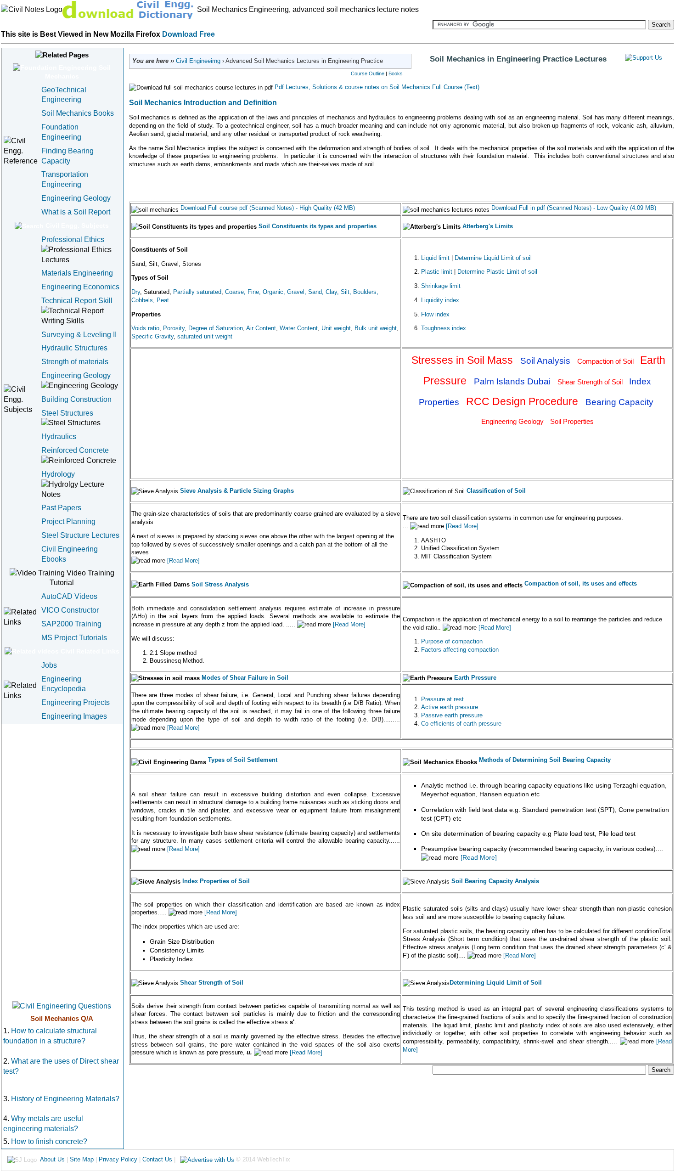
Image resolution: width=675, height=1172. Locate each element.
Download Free (188, 34)
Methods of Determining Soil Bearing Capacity (545, 759)
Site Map (82, 1159)
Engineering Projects (75, 702)
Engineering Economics (80, 287)
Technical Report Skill (76, 300)
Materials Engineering (77, 273)
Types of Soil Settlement (242, 759)
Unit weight (336, 328)
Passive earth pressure (452, 715)
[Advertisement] (62, 861)
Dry (135, 291)
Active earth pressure (449, 707)
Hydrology (58, 474)
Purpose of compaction (452, 641)
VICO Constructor (70, 610)
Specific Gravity (152, 336)
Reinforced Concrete (75, 450)
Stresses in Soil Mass (463, 360)
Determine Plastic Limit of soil (497, 271)
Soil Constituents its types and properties (318, 226)
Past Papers (61, 508)
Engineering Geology (76, 198)
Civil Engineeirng (198, 60)
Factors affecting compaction (460, 649)
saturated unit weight (204, 336)
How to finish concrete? (49, 1141)
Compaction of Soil (606, 361)
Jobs (49, 665)
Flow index (435, 314)
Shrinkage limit (441, 285)
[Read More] (182, 560)
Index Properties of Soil (215, 881)
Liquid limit (435, 257)
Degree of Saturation (215, 328)
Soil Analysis (546, 361)
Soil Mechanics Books (77, 113)
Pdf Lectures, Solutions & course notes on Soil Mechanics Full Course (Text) (376, 87)
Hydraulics (58, 436)
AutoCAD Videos (69, 596)
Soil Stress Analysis (220, 584)
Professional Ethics (72, 239)
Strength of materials (74, 362)
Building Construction (76, 399)
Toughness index (443, 328)
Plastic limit (436, 271)
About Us (52, 1159)
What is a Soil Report (75, 212)
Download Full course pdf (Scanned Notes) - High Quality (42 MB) (267, 207)
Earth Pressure (475, 677)
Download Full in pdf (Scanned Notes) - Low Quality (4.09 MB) (573, 207)
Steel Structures (67, 413)
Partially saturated (197, 291)
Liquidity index (440, 300)
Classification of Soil (496, 490)
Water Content (299, 328)
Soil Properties (572, 421)
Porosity (174, 328)
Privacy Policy (118, 1159)
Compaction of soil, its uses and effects (580, 583)
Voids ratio (145, 328)
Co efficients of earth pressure (461, 723)
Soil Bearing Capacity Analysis (495, 881)
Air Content (261, 328)
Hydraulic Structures (74, 348)
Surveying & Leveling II (79, 334)
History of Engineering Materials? (64, 1099)
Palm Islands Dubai (513, 381)
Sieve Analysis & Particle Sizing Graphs (237, 490)
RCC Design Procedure (523, 401)
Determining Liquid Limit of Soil (496, 982)
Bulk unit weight (375, 328)
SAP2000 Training (71, 624)
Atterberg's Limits (487, 226)
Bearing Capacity (619, 402)
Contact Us (157, 1159)
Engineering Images (74, 716)
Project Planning (68, 521)
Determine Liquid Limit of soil (493, 257)
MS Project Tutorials (74, 638)
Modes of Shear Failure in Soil (245, 677)
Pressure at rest (442, 699)
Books (395, 73)
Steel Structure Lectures (80, 535)
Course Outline (367, 73)
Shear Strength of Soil (590, 382)
